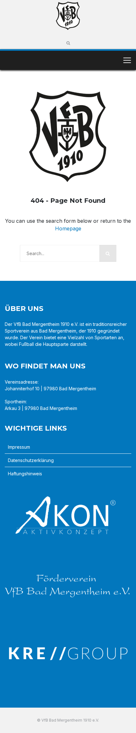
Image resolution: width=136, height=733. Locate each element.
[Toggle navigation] (127, 60)
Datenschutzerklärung (31, 460)
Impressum (19, 447)
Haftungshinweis (25, 473)
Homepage (68, 228)
